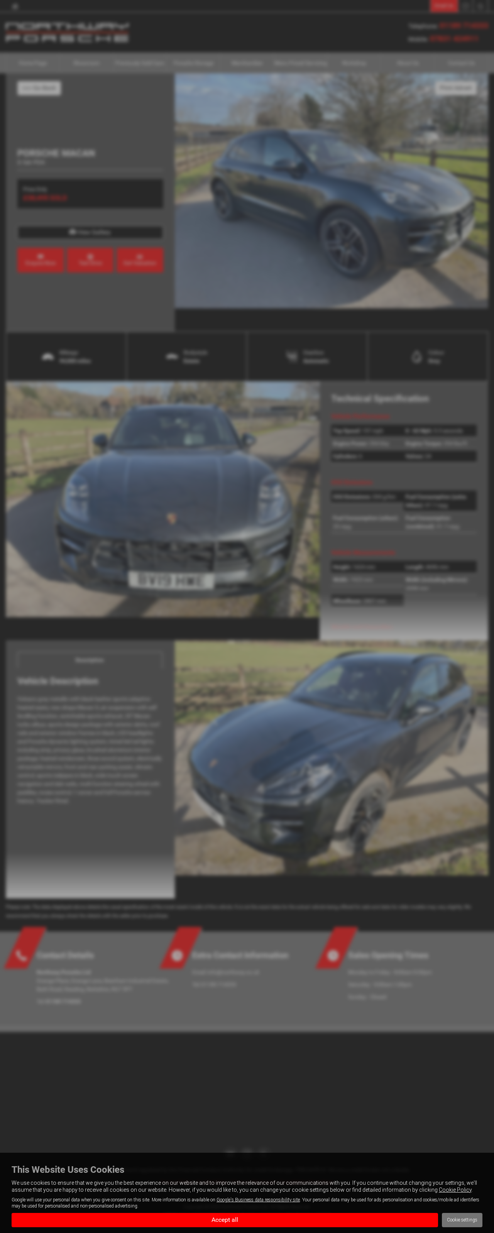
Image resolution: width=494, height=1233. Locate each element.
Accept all (224, 1219)
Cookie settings (462, 1220)
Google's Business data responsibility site (258, 1200)
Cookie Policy (455, 1190)
